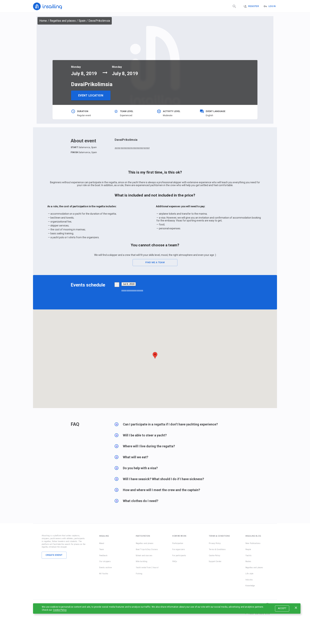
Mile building (141, 561)
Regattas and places (63, 20)
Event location (90, 95)
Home (43, 20)
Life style (249, 573)
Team (101, 549)
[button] (177, 426)
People (248, 549)
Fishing (139, 573)
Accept (282, 608)
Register (253, 6)
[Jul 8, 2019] (116, 284)
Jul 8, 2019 (128, 284)
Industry (249, 580)
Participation (177, 543)
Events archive (105, 567)
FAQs (174, 561)
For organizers (178, 549)
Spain (82, 20)
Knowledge (250, 585)
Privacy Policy (215, 543)
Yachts (248, 555)
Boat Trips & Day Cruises (147, 549)
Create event (54, 555)
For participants (179, 555)
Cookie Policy (60, 610)
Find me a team (155, 262)
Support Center (215, 561)
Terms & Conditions (217, 549)
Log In (272, 6)
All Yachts (103, 573)
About (101, 543)
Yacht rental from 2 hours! (147, 567)
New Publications (252, 543)
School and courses (144, 555)
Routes (248, 561)
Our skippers (105, 561)
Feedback (103, 555)
